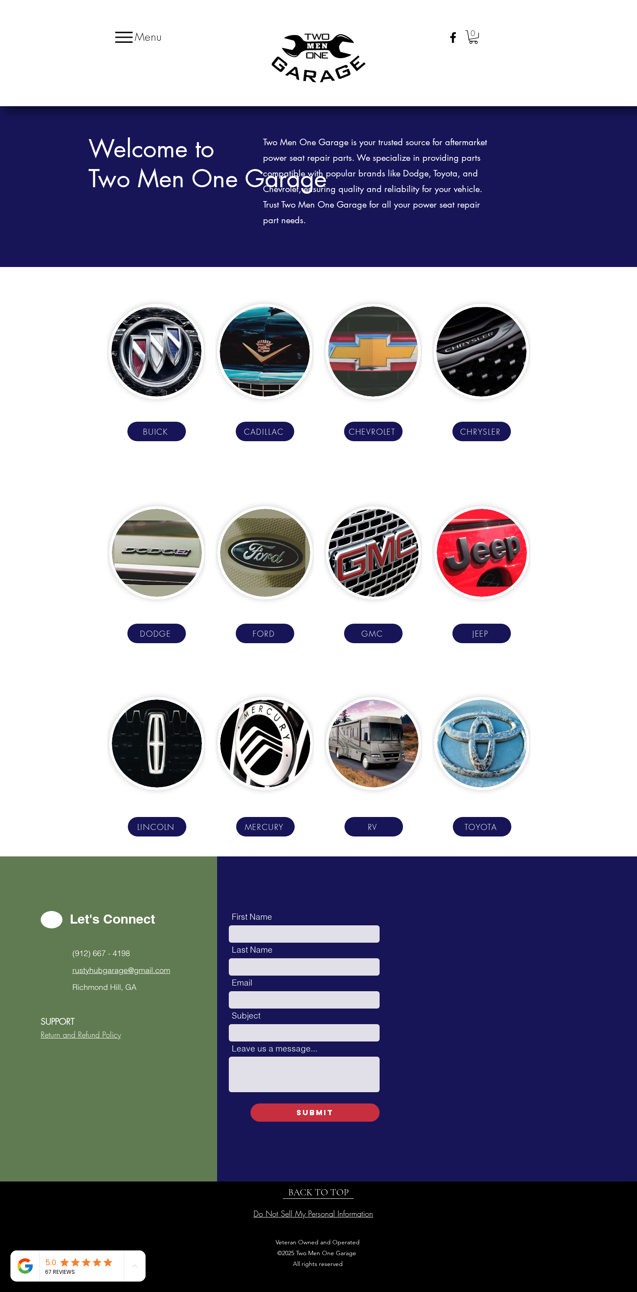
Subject (246, 1016)
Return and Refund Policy (81, 1034)
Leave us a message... (274, 1049)
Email (242, 983)
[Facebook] (453, 37)
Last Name (252, 950)
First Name (252, 917)
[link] (473, 37)
